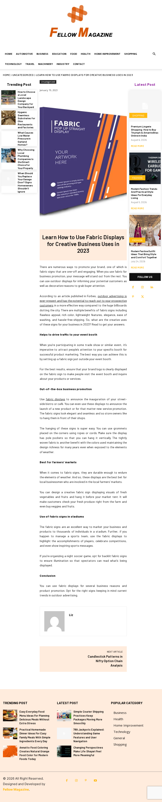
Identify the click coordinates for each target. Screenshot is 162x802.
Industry (63, 64)
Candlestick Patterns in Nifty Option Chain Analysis (105, 660)
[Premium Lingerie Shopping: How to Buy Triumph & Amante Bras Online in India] (145, 106)
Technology (13, 64)
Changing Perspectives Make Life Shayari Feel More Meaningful (88, 751)
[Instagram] (142, 287)
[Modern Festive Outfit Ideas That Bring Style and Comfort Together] (145, 230)
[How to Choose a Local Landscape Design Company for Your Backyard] (8, 97)
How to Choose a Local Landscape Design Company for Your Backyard (26, 99)
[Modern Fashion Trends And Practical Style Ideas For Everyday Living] (145, 168)
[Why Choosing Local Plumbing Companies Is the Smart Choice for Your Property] (8, 155)
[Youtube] (95, 780)
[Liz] (54, 621)
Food (73, 53)
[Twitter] (142, 297)
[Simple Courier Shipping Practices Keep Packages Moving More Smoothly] (64, 715)
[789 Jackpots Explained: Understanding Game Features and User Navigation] (64, 733)
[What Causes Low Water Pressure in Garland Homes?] (8, 138)
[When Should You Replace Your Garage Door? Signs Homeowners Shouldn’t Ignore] (8, 179)
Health (85, 53)
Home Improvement (107, 53)
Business (42, 53)
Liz (71, 615)
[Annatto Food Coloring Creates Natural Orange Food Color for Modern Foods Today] (10, 751)
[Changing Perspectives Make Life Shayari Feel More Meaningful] (64, 751)
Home (8, 53)
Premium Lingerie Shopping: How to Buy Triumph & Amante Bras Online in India (144, 131)
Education (59, 53)
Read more (137, 146)
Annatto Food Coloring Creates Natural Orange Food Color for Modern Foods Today (34, 753)
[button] (154, 54)
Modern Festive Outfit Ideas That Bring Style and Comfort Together (144, 254)
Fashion (137, 177)
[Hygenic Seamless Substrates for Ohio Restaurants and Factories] (8, 118)
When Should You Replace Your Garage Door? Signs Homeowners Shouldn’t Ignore (25, 182)
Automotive (24, 53)
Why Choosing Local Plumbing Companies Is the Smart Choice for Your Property (26, 158)
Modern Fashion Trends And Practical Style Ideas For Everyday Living (144, 193)
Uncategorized (23, 74)
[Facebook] (133, 287)
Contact (79, 64)
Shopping (130, 53)
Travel (29, 64)
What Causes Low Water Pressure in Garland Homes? (25, 138)
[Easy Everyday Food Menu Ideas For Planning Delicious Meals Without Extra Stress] (10, 715)
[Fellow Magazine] (81, 24)
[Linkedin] (152, 287)
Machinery (45, 64)
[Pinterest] (133, 297)
